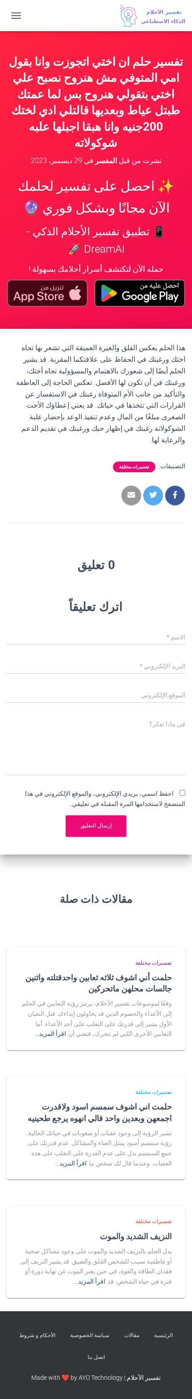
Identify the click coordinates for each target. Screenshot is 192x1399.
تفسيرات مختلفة (134, 466)
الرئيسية (163, 1335)
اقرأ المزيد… (50, 1033)
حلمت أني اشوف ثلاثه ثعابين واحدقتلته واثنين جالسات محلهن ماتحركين (98, 983)
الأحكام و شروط (37, 1335)
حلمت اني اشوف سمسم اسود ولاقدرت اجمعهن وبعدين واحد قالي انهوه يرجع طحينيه (100, 1112)
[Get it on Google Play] (140, 293)
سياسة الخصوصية (89, 1335)
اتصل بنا (96, 1357)
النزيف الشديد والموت (136, 1236)
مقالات (131, 1335)
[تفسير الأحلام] (149, 15)
